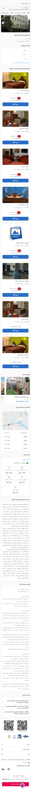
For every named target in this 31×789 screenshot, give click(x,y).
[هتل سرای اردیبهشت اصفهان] (18, 390)
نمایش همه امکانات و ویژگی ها (21, 63)
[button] (3, 23)
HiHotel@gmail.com (22, 766)
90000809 (25, 763)
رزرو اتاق (15, 104)
